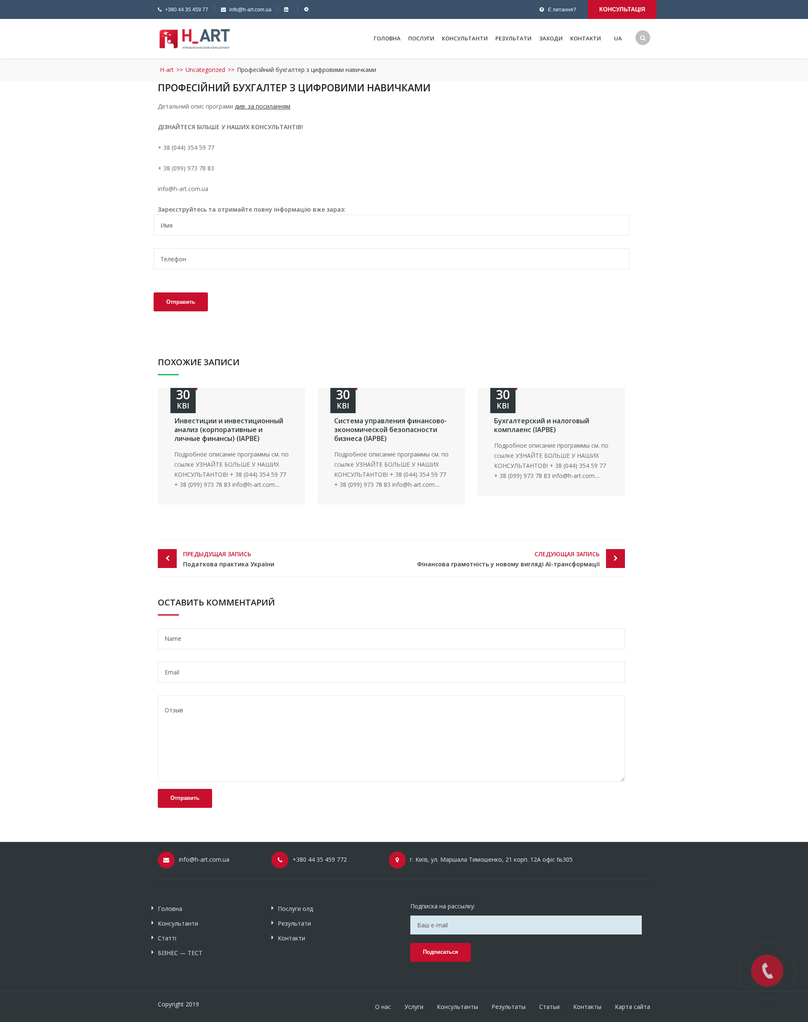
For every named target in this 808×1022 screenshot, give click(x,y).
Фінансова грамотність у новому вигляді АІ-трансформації (508, 559)
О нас (383, 1007)
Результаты (509, 1007)
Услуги (413, 1007)
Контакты (587, 1007)
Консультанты (457, 1007)
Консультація (622, 9)
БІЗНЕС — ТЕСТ (180, 953)
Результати (513, 38)
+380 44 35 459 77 (186, 10)
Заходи (551, 38)
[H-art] (194, 38)
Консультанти (465, 38)
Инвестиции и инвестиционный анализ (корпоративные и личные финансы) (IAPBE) (228, 429)
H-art (167, 70)
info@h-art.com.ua (250, 10)
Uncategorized (205, 70)
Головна (387, 38)
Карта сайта (632, 1007)
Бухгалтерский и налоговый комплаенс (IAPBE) (541, 425)
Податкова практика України (228, 559)
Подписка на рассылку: (442, 906)
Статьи (549, 1007)
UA (618, 38)
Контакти (585, 38)
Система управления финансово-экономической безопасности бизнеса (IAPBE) (390, 429)
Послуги (421, 38)
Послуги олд (295, 909)
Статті (167, 938)
